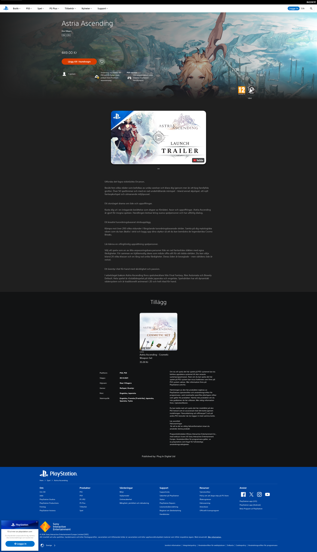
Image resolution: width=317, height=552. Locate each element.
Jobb (41, 496)
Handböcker (164, 514)
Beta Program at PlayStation (251, 509)
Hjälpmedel (124, 496)
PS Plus (53, 8)
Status (162, 499)
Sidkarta (230, 545)
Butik (16, 8)
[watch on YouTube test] (198, 160)
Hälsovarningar (176, 423)
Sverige (49, 545)
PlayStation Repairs (167, 503)
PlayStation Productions (49, 503)
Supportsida (165, 492)
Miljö (122, 492)
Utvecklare (204, 507)
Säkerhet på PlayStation (169, 496)
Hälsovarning (205, 503)
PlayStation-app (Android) (250, 505)
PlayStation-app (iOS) (248, 501)
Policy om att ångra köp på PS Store (214, 496)
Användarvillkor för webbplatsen (211, 545)
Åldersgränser (205, 499)
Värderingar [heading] (126, 487)
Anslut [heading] (243, 487)
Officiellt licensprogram (209, 510)
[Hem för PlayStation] (6, 8)
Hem (41, 480)
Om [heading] (41, 487)
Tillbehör (69, 8)
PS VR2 (82, 499)
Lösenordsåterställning (169, 507)
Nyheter (86, 8)
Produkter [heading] (85, 487)
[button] (158, 137)
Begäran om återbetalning (170, 510)
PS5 (28, 8)
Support (102, 8)
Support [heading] (164, 487)
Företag (43, 507)
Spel (40, 8)
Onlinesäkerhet (126, 499)
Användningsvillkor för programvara (262, 545)
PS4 (81, 496)
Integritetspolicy (189, 545)
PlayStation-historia (47, 510)
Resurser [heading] (204, 487)
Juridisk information (173, 545)
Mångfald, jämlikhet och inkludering (134, 503)
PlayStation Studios (47, 499)
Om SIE (43, 492)
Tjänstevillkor (205, 492)
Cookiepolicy (241, 545)
